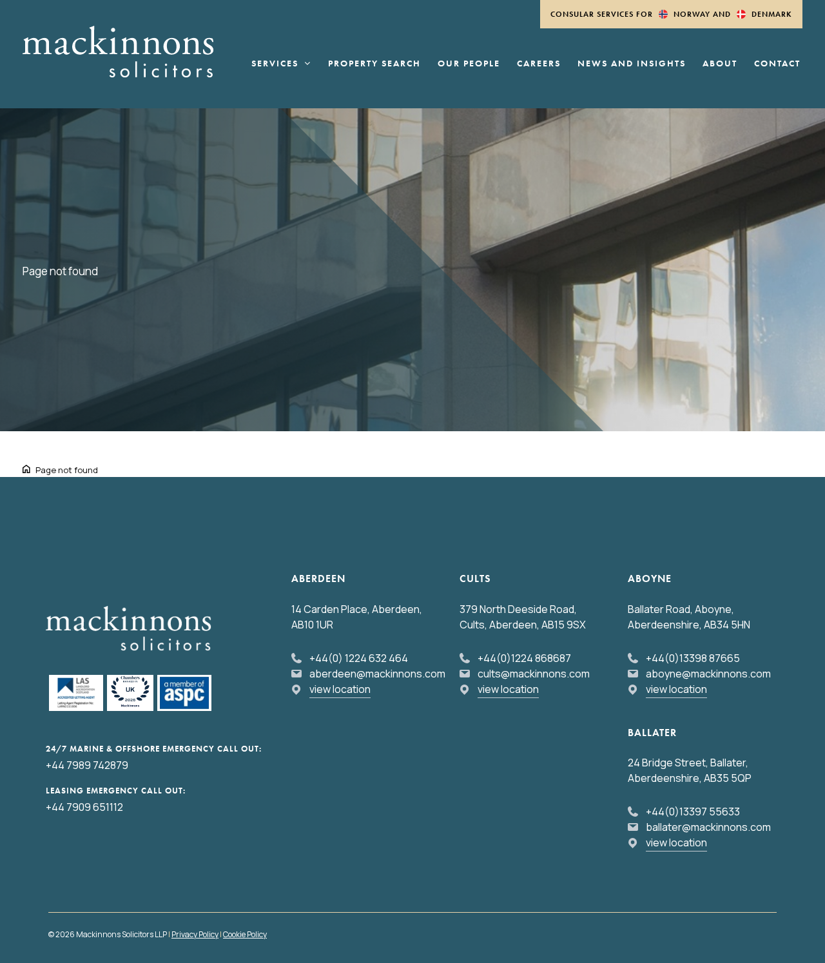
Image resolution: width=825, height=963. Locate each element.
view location (340, 689)
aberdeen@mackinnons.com (377, 673)
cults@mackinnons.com (534, 673)
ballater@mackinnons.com (708, 827)
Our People (469, 64)
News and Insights (632, 64)
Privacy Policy (194, 934)
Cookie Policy (245, 934)
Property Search (374, 64)
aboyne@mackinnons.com (708, 673)
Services (274, 64)
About (720, 64)
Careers (539, 64)
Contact (777, 64)
